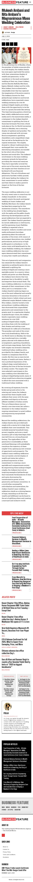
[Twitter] (7, 44)
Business (4, 873)
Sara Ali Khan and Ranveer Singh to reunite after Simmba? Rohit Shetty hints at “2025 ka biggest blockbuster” (16, 663)
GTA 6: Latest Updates (9, 647)
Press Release (17, 533)
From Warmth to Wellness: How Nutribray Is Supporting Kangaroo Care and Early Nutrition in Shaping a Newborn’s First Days (21, 582)
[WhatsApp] (15, 44)
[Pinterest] (11, 44)
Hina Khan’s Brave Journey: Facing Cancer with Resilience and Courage (9, 692)
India (3, 636)
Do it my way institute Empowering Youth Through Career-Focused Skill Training (20, 567)
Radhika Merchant (10, 29)
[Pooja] (3, 32)
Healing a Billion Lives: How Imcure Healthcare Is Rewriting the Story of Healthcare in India (21, 553)
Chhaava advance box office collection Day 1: (13, 651)
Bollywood (6, 656)
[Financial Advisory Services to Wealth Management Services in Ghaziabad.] (6, 540)
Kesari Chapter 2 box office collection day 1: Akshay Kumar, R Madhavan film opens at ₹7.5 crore (15, 619)
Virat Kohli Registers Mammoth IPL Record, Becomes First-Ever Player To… (15, 630)
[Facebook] (3, 44)
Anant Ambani (8, 27)
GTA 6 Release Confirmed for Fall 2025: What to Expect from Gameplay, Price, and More (14, 642)
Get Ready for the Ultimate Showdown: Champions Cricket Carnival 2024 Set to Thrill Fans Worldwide (24, 692)
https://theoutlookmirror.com (10, 716)
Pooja (13, 32)
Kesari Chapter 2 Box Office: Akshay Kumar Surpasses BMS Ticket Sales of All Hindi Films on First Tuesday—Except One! (16, 607)
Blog (3, 613)
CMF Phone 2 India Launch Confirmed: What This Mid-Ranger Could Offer (15, 869)
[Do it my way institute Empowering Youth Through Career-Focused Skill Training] (6, 567)
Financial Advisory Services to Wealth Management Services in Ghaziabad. (21, 540)
